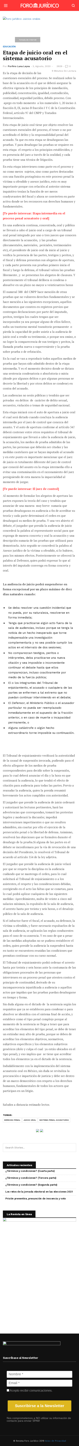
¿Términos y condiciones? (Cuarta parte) (30, 1171)
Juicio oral (30, 1120)
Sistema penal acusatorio (54, 1120)
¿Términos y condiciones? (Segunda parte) (31, 1184)
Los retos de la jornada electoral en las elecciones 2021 (39, 1191)
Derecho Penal (12, 1120)
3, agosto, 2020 (42, 66)
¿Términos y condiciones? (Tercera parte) (30, 1177)
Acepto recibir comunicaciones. (30, 1390)
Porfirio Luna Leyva (19, 66)
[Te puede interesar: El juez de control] (31, 489)
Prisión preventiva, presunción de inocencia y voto (35, 1198)
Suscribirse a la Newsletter (39, 1406)
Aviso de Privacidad (55, 1441)
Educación (9, 46)
